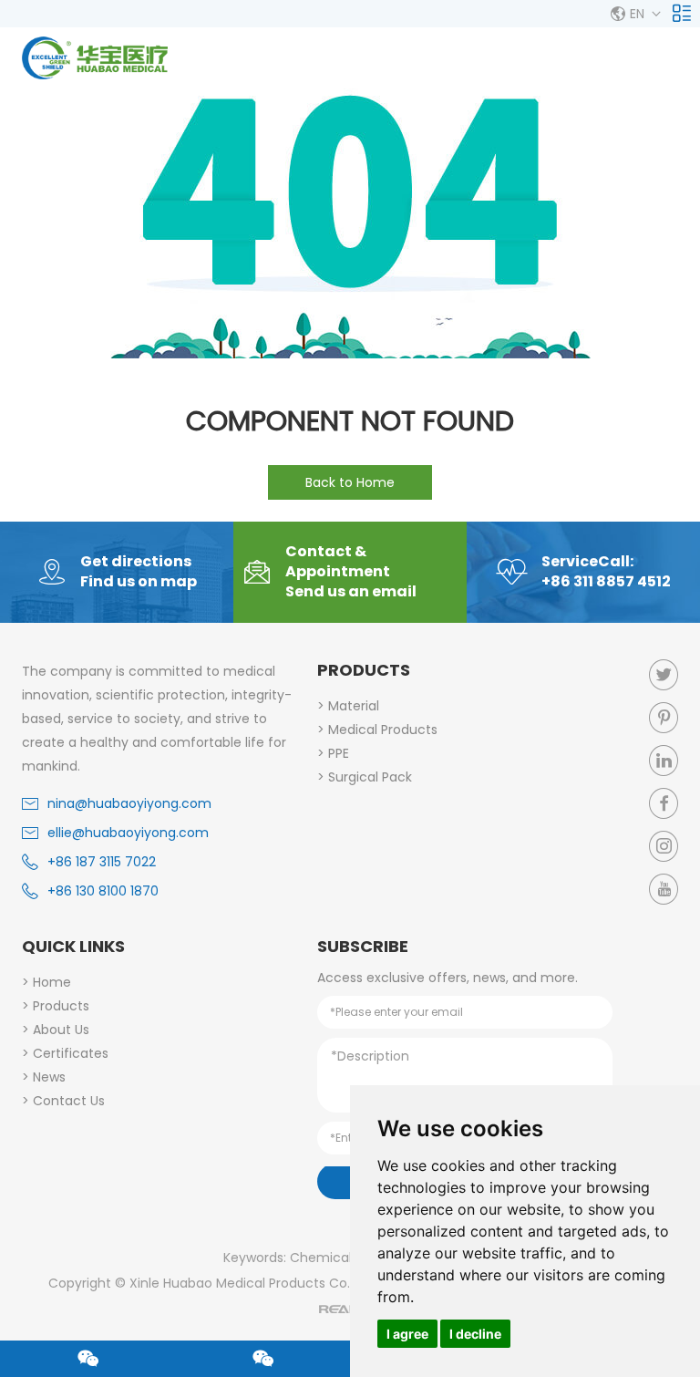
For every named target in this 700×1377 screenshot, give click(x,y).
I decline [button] (475, 1333)
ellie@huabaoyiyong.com (128, 832)
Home (52, 982)
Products (363, 669)
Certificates (70, 1053)
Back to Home (350, 482)
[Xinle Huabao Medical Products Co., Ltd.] (95, 57)
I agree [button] (407, 1333)
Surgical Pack (370, 777)
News (49, 1077)
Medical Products (383, 729)
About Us (61, 1029)
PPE (338, 753)
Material (353, 706)
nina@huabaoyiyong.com (129, 803)
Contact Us (69, 1101)
